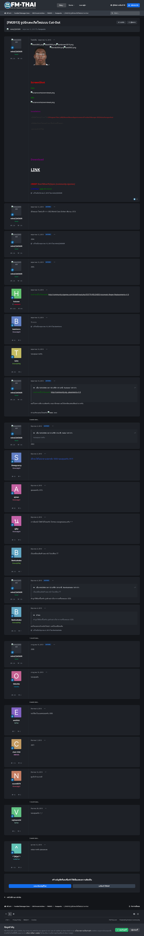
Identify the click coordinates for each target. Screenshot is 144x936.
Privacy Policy (17, 920)
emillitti (16, 720)
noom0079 (16, 784)
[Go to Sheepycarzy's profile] (16, 458)
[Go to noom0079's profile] (16, 776)
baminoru (16, 329)
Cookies (34, 920)
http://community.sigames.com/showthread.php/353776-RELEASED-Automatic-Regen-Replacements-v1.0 (88, 294)
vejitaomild (16, 820)
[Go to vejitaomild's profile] (16, 812)
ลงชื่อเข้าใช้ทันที (104, 886)
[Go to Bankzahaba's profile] (16, 553)
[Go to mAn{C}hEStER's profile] (8, 29)
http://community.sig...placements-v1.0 (66, 392)
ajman (16, 497)
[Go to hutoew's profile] (16, 294)
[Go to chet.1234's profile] (16, 744)
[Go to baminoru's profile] (16, 321)
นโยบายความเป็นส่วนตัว (83, 931)
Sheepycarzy (16, 465)
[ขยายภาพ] (40, 47)
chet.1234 (16, 752)
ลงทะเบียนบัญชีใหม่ (40, 886)
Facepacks (42, 29)
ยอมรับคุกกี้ (123, 930)
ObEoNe (16, 684)
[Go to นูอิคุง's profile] (16, 521)
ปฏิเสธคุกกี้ (134, 930)
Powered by (130, 920)
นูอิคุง (16, 529)
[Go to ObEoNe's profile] (16, 676)
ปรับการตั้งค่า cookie (33, 933)
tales (16, 361)
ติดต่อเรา (26, 920)
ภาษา (7, 920)
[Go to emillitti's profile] (16, 712)
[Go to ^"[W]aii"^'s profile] (16, 849)
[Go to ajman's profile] (16, 489)
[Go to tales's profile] (16, 353)
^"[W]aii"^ (16, 856)
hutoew (16, 301)
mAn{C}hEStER (15, 29)
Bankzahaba (16, 560)
